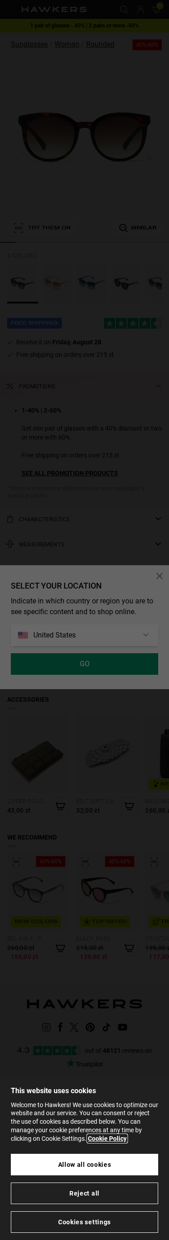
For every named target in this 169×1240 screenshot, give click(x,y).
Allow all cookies (84, 1164)
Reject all (84, 1193)
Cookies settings (84, 1222)
